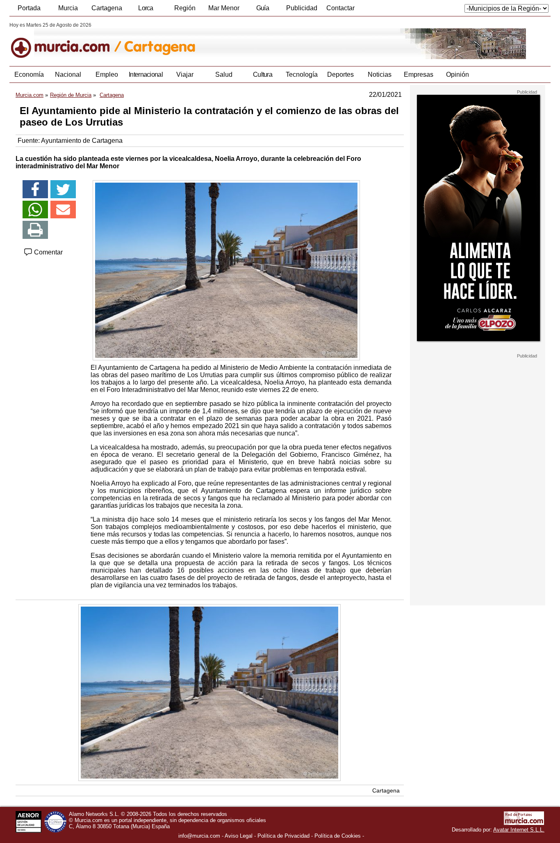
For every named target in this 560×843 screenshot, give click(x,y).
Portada (29, 8)
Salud (223, 74)
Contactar (340, 8)
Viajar (184, 74)
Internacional (146, 74)
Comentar (47, 252)
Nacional (68, 74)
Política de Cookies (337, 836)
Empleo (107, 74)
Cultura (262, 74)
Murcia (68, 8)
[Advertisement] (477, 482)
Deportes (340, 74)
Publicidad (301, 8)
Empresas (418, 74)
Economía (29, 74)
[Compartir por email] (63, 210)
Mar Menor (223, 8)
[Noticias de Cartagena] (209, 40)
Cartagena (106, 8)
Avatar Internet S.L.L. (518, 830)
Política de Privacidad (283, 836)
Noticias (380, 74)
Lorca (145, 8)
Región (185, 8)
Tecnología (302, 74)
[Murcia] (66, 40)
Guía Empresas (262, 10)
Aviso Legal (239, 836)
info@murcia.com (199, 836)
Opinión (457, 74)
